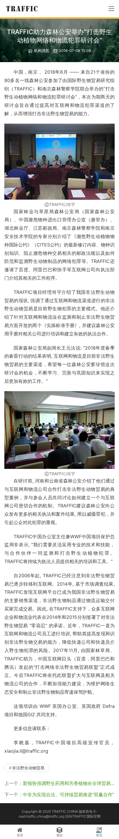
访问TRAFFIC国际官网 (83, 816)
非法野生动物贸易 (28, 767)
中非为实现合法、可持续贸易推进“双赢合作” (68, 794)
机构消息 (41, 50)
